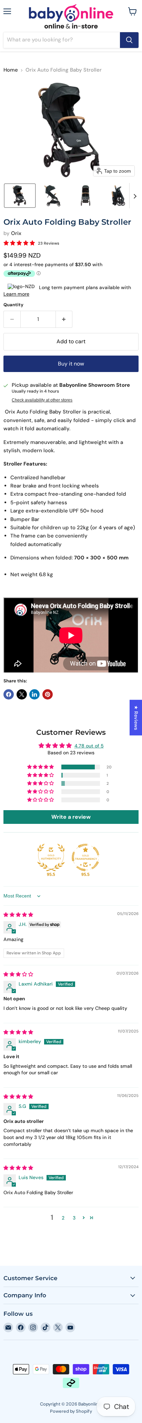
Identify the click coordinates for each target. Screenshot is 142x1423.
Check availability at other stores (42, 400)
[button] (19, 195)
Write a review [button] (71, 816)
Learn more (16, 294)
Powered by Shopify (71, 1411)
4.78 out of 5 (89, 746)
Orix (16, 233)
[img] (18, 915)
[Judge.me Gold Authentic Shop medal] (51, 857)
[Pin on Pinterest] (47, 694)
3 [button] (74, 1218)
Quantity (13, 304)
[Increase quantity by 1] (64, 319)
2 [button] (63, 1218)
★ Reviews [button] (136, 717)
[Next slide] (134, 195)
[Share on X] (22, 694)
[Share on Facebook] (8, 694)
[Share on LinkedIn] (34, 694)
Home (10, 70)
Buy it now (71, 363)
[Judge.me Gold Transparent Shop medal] (85, 857)
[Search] (129, 40)
